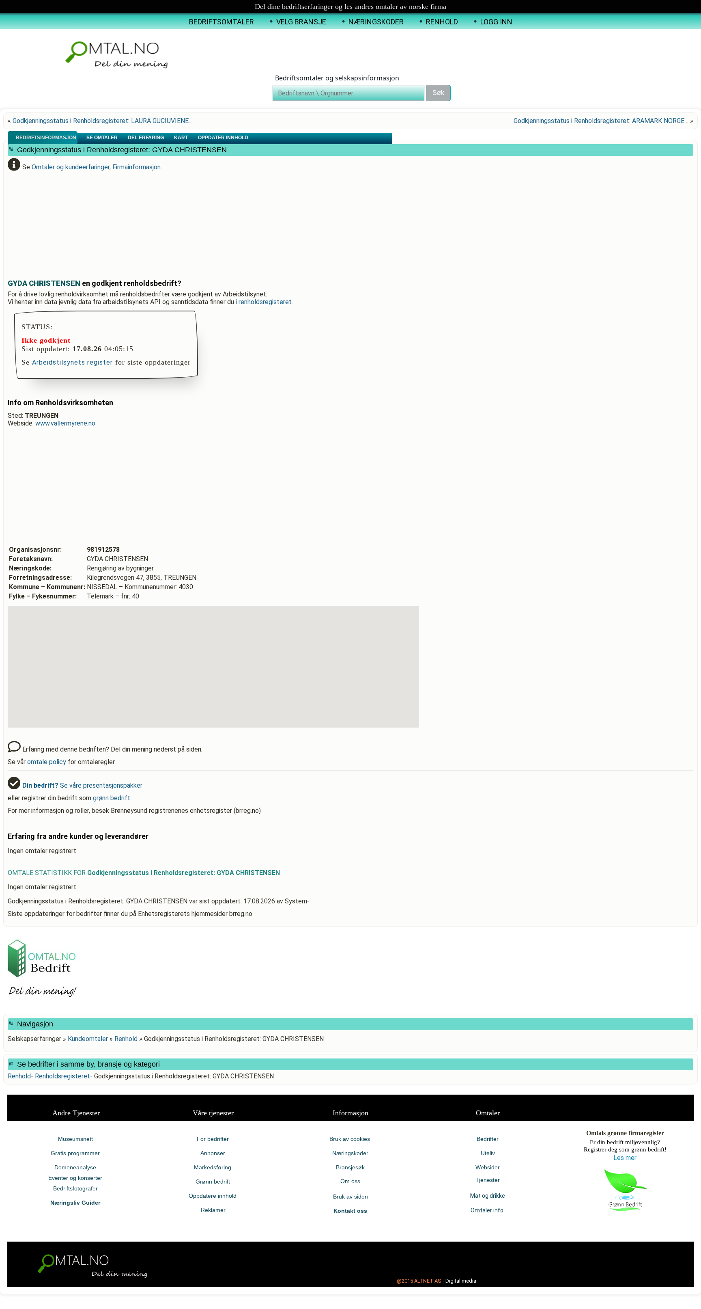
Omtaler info (488, 1210)
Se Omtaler (102, 137)
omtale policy (46, 762)
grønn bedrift (111, 798)
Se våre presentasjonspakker (82, 785)
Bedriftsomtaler (221, 21)
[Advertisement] (204, 221)
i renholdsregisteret (264, 302)
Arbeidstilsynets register (72, 362)
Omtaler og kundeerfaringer (71, 167)
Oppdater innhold (223, 137)
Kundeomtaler (88, 1039)
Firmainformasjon (136, 167)
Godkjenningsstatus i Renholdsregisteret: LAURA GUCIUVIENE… (103, 121)
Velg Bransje (301, 21)
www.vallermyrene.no (65, 423)
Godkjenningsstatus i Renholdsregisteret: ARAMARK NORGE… (601, 121)
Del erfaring (146, 137)
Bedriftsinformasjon (46, 137)
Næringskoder (376, 21)
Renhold (442, 21)
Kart (181, 137)
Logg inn (496, 21)
